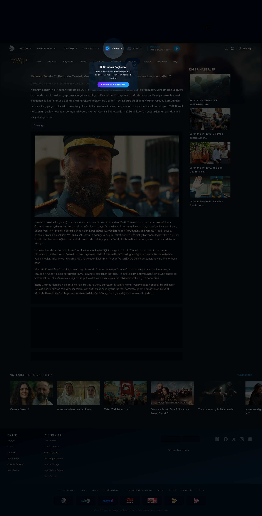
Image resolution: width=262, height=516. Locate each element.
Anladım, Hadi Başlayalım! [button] (113, 84)
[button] (134, 65)
